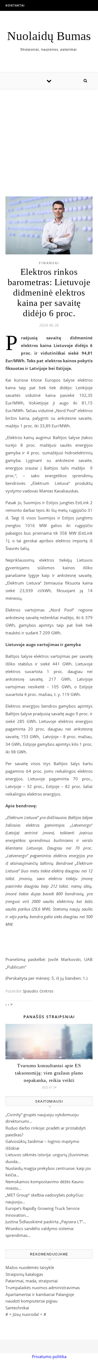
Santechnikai (17, 1307)
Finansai (49, 263)
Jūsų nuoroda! (26, 1314)
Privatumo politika (49, 1356)
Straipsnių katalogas (24, 1274)
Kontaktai (14, 5)
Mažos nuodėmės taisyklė (29, 1267)
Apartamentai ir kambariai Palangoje (39, 1294)
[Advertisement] (49, 137)
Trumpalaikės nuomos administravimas (42, 1287)
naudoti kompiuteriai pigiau (31, 1301)
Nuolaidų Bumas (49, 36)
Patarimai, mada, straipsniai (31, 1280)
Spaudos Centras (38, 991)
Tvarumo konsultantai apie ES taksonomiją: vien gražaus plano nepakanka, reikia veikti (49, 1073)
